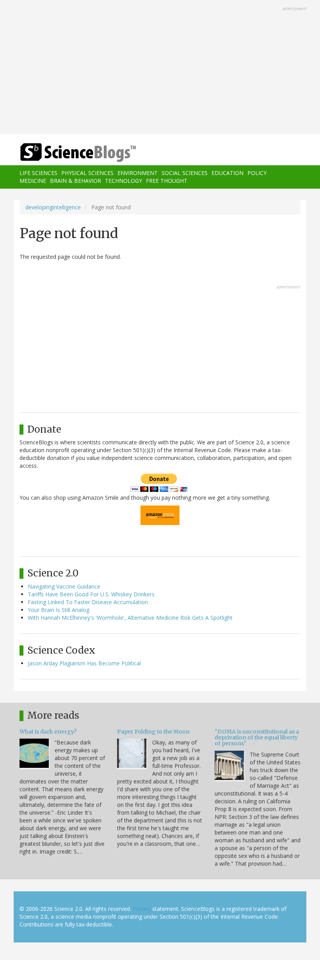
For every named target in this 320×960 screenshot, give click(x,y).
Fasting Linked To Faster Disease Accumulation (88, 602)
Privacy (142, 908)
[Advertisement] (160, 67)
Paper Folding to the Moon (153, 731)
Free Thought (166, 180)
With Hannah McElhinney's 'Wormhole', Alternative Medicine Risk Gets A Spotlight (130, 617)
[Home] (66, 152)
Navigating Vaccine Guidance (64, 586)
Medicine (33, 180)
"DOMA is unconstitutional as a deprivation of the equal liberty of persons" (257, 737)
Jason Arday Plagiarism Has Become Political (84, 663)
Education (228, 173)
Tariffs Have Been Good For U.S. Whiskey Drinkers (91, 594)
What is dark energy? (48, 731)
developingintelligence (53, 207)
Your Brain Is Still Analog (58, 609)
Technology (123, 180)
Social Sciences (185, 173)
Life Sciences (38, 173)
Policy (257, 173)
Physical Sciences (87, 173)
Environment (137, 173)
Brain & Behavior (75, 180)
